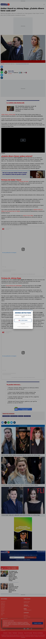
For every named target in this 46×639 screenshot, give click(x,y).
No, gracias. (23, 323)
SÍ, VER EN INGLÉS (23, 320)
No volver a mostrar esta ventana (23, 326)
